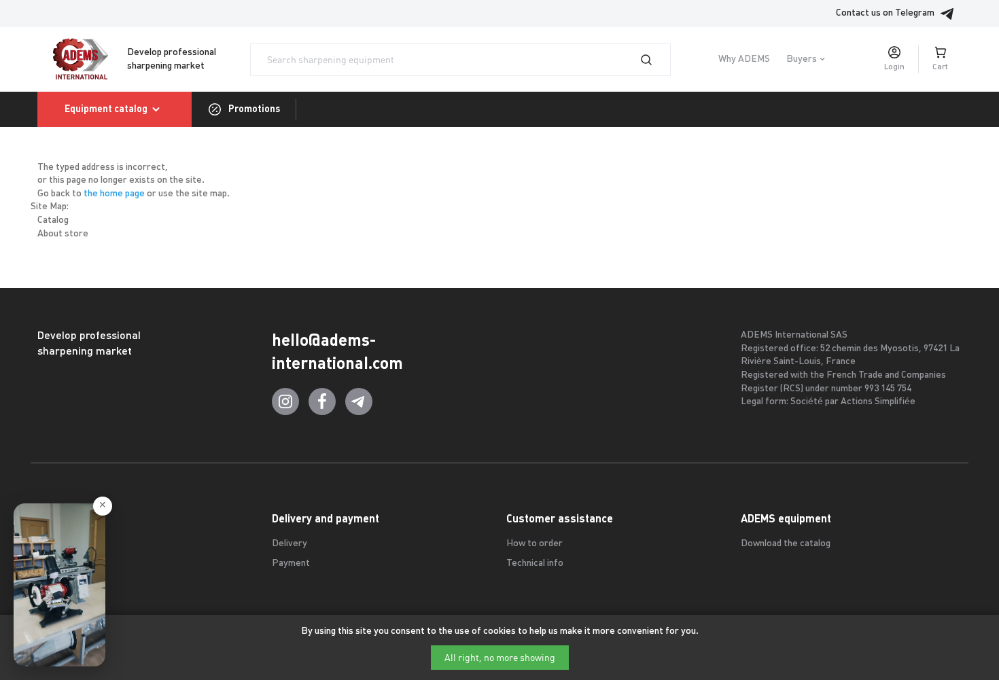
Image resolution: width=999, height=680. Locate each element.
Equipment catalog (106, 108)
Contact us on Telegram (885, 13)
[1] (654, 59)
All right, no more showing (499, 657)
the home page (114, 194)
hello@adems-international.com (337, 351)
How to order (534, 544)
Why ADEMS (744, 59)
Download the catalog (785, 544)
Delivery (289, 544)
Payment (291, 563)
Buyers (801, 59)
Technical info (534, 563)
